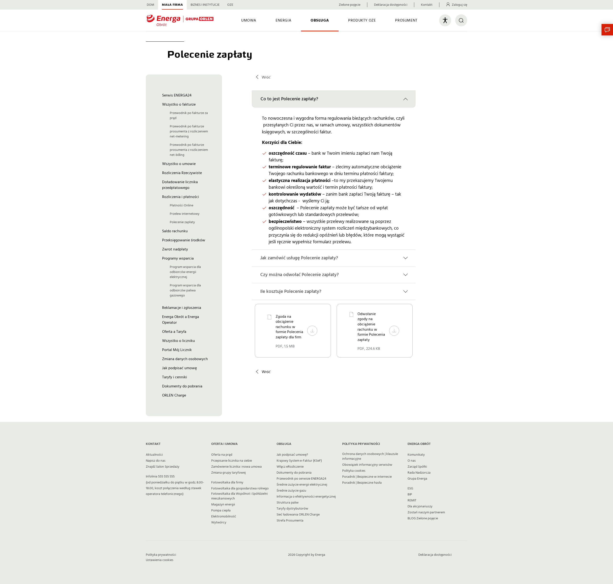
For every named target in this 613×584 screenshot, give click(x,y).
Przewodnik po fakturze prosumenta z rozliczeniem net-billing (189, 149)
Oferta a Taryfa (174, 331)
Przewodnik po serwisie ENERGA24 (301, 478)
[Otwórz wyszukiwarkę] (461, 20)
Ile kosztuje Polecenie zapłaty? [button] (290, 291)
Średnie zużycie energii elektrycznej (302, 484)
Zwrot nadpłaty (175, 249)
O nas (412, 460)
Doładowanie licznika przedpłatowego (180, 184)
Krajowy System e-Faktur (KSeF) (299, 460)
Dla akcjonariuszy (420, 506)
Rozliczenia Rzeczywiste (182, 173)
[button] (607, 29)
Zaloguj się (459, 4)
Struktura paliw (288, 502)
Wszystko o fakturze (179, 104)
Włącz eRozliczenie (290, 466)
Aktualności (154, 454)
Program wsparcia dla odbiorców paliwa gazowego (185, 290)
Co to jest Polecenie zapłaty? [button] (289, 99)
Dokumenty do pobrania (182, 386)
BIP (410, 494)
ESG (410, 488)
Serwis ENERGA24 (177, 95)
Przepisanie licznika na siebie (231, 460)
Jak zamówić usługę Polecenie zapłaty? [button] (299, 258)
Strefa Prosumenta (290, 520)
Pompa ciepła (221, 510)
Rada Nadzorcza (419, 472)
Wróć (266, 77)
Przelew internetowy (184, 213)
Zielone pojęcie (349, 4)
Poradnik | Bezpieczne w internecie (367, 476)
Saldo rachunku (175, 231)
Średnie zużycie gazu (291, 490)
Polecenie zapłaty (182, 222)
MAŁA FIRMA (172, 4)
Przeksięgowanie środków (183, 240)
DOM (150, 4)
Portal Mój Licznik (177, 349)
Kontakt (426, 4)
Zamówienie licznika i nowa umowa (236, 466)
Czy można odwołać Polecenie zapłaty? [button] (299, 275)
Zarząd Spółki (417, 466)
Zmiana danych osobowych (185, 359)
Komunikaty (416, 454)
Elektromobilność (223, 516)
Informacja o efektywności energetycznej (306, 496)
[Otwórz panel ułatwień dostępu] (445, 20)
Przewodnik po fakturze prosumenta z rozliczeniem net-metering (189, 131)
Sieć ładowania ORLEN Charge (298, 514)
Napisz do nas (155, 460)
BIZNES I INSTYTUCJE (205, 4)
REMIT (412, 500)
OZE (230, 4)
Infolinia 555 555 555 (160, 476)
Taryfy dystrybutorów (292, 508)
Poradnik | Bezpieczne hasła (362, 482)
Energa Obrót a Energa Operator (180, 319)
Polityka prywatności (161, 554)
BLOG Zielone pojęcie (423, 518)
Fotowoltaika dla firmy (227, 482)
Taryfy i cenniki (174, 377)
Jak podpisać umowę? (292, 454)
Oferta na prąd (221, 454)
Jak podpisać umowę (179, 368)
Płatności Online (181, 205)
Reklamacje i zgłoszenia (181, 307)
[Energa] (180, 20)
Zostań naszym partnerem (426, 512)
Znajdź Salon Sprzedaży (162, 466)
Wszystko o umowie (179, 163)
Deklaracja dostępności (390, 4)
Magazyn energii (223, 504)
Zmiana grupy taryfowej (228, 472)
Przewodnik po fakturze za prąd (189, 115)
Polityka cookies (353, 470)
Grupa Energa (417, 478)
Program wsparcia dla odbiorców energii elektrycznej (185, 272)
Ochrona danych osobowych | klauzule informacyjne (370, 456)
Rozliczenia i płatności (180, 196)
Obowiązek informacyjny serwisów (367, 464)
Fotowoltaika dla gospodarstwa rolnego (240, 488)
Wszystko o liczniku (178, 340)
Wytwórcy (218, 522)
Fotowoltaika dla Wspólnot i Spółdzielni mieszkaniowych (239, 496)
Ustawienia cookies (159, 560)
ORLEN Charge (174, 395)
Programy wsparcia (178, 258)
